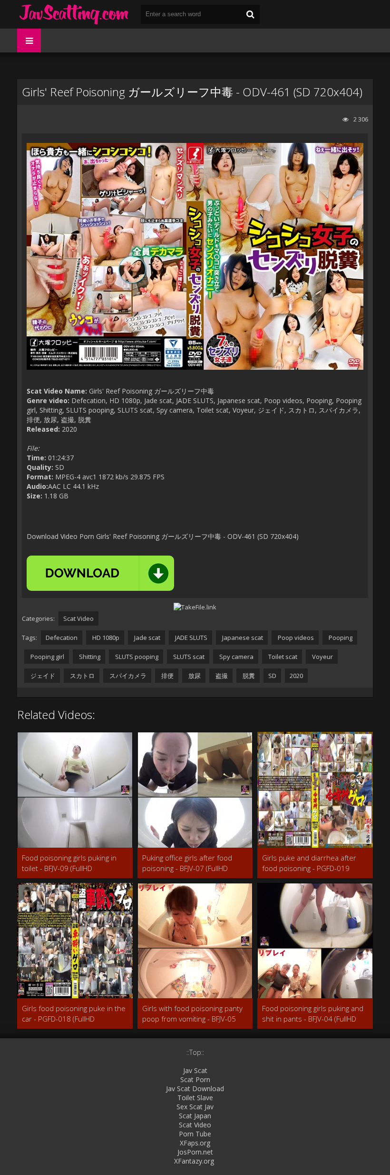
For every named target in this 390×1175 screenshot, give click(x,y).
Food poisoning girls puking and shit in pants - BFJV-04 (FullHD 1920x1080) (312, 1013)
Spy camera (236, 656)
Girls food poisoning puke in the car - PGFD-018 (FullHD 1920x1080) (74, 1013)
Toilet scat (282, 656)
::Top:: (195, 1052)
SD (272, 675)
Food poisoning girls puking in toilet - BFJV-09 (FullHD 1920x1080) (69, 863)
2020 (296, 675)
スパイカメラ (127, 675)
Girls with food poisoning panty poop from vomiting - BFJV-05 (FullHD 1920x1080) (192, 1013)
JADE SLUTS (190, 637)
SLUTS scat (188, 656)
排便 (167, 675)
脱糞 (248, 675)
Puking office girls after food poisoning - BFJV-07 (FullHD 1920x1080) (187, 863)
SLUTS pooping (136, 656)
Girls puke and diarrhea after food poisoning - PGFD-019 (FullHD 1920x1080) (309, 863)
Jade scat (146, 637)
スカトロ (81, 675)
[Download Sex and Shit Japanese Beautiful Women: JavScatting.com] (74, 14)
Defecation (62, 637)
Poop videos (295, 637)
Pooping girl (46, 656)
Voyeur (322, 656)
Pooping (339, 637)
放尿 (194, 675)
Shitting (89, 656)
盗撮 (221, 675)
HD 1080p (105, 637)
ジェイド (42, 675)
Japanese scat (242, 637)
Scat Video (78, 618)
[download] (100, 573)
